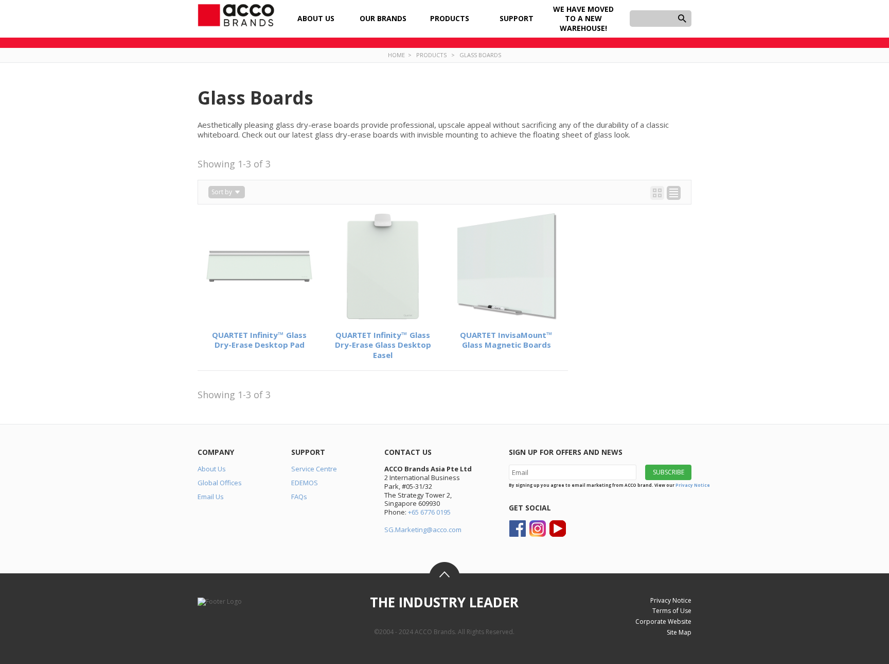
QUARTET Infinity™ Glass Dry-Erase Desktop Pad (259, 340)
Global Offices (220, 482)
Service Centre (314, 468)
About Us (212, 468)
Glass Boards (480, 55)
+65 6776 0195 (429, 512)
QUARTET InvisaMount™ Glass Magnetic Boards (506, 340)
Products (431, 55)
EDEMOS (304, 482)
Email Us (211, 496)
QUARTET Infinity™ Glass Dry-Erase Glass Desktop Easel (383, 345)
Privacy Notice (692, 485)
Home (396, 55)
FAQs (299, 496)
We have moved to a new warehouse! (583, 18)
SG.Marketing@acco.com (422, 529)
